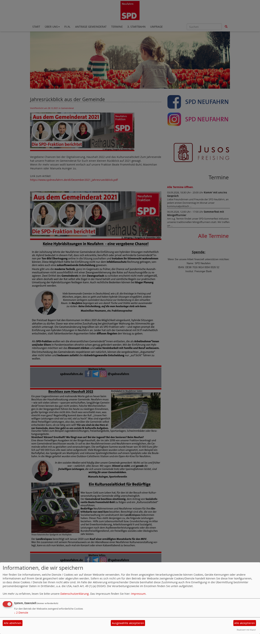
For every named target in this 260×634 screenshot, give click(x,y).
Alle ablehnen (13, 623)
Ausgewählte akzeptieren (128, 623)
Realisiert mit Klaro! (246, 629)
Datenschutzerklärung (74, 593)
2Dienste (21, 612)
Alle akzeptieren (244, 623)
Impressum (138, 593)
